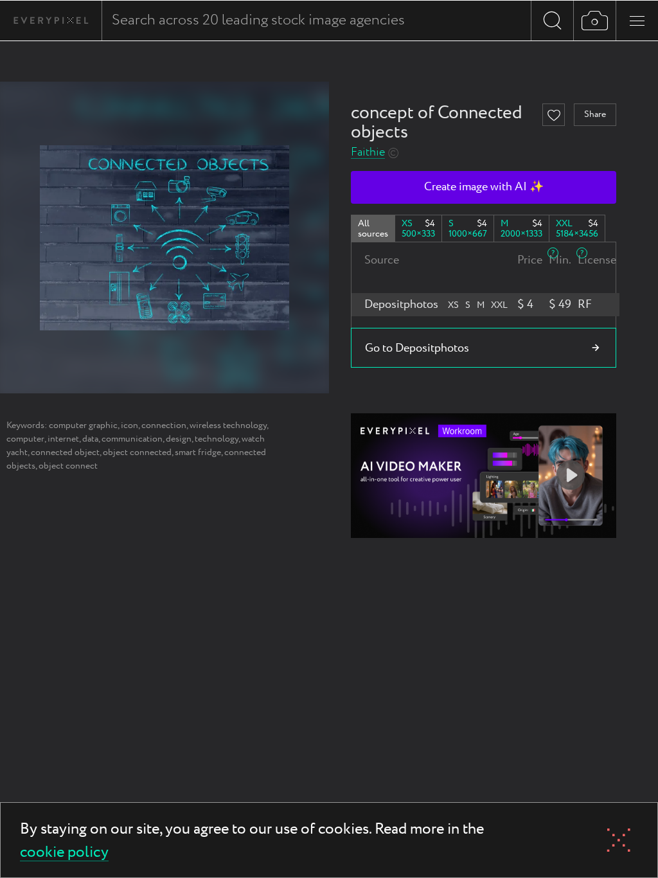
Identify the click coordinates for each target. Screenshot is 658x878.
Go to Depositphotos (417, 348)
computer (25, 439)
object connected (137, 452)
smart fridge (198, 452)
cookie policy (64, 853)
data (90, 439)
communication (132, 439)
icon (129, 425)
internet (63, 439)
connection (163, 425)
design (178, 439)
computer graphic (83, 425)
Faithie (368, 153)
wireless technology (228, 425)
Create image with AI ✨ (484, 187)
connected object (65, 452)
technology (216, 439)
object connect (68, 466)
